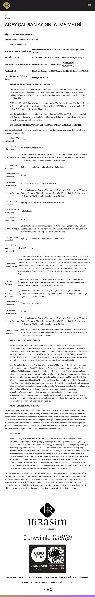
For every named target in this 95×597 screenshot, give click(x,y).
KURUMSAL (38, 577)
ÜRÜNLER (84, 577)
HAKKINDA (24, 577)
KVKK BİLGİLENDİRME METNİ (48, 582)
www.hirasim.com (48, 529)
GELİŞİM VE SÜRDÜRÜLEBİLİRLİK (61, 577)
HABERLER (27, 582)
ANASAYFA (11, 577)
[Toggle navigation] (89, 5)
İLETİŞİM (69, 582)
